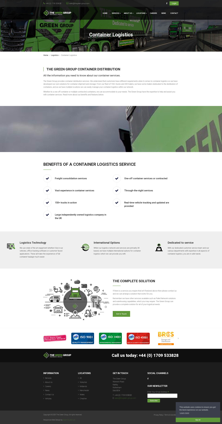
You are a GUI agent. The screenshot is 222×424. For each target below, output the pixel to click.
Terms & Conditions (171, 415)
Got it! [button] (198, 420)
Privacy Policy (158, 415)
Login (174, 3)
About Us (128, 13)
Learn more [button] (184, 413)
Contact (174, 13)
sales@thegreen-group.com (79, 3)
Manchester (84, 390)
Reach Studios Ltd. (69, 420)
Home (105, 13)
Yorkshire (83, 382)
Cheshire (83, 399)
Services (115, 13)
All (81, 378)
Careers (153, 13)
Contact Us (49, 394)
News (163, 13)
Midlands (83, 386)
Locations (140, 13)
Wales (82, 394)
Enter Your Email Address (158, 392)
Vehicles (48, 399)
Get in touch (121, 314)
